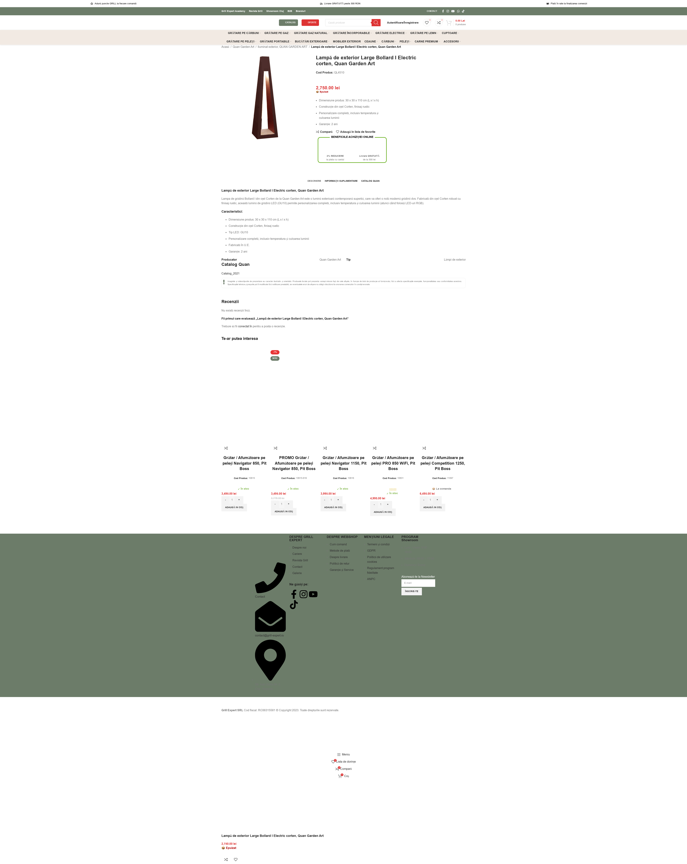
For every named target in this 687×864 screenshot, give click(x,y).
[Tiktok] (293, 604)
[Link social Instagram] (447, 11)
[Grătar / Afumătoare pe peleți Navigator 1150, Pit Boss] (344, 374)
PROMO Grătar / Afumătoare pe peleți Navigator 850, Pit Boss (294, 463)
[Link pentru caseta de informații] (233, 11)
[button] (234, 507)
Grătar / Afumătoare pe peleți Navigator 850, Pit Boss (244, 463)
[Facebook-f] (293, 594)
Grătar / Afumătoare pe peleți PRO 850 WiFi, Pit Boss (393, 463)
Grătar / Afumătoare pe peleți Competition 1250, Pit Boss (442, 463)
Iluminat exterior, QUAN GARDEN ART (282, 47)
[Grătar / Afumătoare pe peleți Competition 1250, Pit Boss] (443, 374)
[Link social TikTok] (463, 11)
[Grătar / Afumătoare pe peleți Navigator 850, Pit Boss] (244, 374)
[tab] (314, 181)
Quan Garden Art (243, 47)
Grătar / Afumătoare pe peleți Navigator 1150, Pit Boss (343, 463)
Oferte (312, 22)
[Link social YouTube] (453, 11)
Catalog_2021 (230, 274)
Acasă (225, 47)
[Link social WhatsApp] (458, 11)
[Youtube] (313, 594)
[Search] (376, 22)
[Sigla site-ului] (248, 22)
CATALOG (290, 22)
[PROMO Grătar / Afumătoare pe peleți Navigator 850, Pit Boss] (294, 374)
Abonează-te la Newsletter (418, 577)
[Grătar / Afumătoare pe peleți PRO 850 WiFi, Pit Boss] (393, 374)
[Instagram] (303, 594)
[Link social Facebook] (443, 11)
